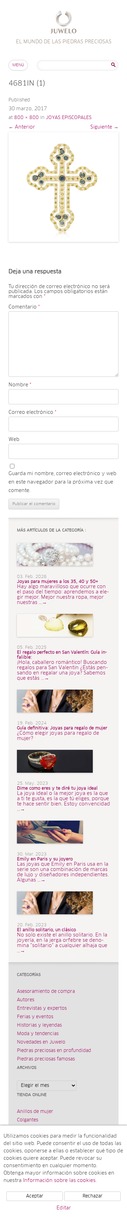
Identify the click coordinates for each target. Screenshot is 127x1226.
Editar (63, 1208)
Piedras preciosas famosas (46, 1059)
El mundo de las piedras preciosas (63, 23)
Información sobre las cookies (59, 1180)
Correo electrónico (32, 412)
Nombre (19, 384)
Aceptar (34, 1196)
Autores (25, 1000)
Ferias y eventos (35, 1017)
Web (13, 439)
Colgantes (27, 1120)
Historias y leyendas (39, 1025)
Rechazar (93, 1196)
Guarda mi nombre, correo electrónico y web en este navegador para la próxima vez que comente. (62, 482)
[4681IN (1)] (63, 187)
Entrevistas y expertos (42, 1008)
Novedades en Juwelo (41, 1042)
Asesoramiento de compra (46, 991)
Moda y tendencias (38, 1034)
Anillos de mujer (35, 1111)
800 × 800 (26, 118)
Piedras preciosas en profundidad (54, 1050)
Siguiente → (104, 127)
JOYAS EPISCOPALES (68, 118)
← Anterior (21, 127)
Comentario (24, 307)
